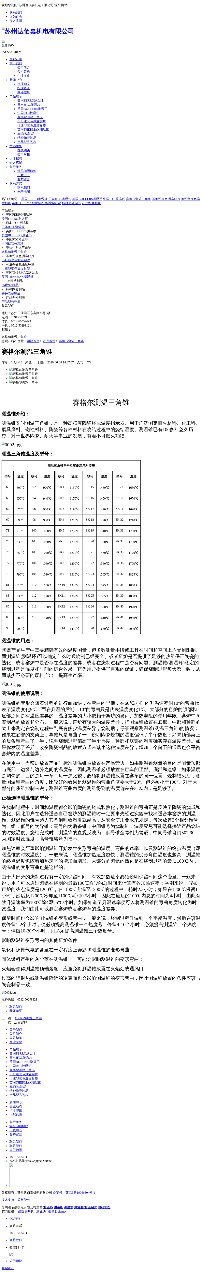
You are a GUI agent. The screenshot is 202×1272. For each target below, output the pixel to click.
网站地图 (104, 1207)
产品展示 (15, 96)
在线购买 (23, 150)
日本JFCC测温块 (28, 104)
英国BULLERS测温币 (32, 108)
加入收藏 (15, 20)
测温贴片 (90, 1207)
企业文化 (23, 75)
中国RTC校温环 (28, 113)
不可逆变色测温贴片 (31, 121)
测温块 (68, 1207)
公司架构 (23, 71)
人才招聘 (15, 158)
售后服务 (15, 166)
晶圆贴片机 (26, 1211)
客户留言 (23, 179)
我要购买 (15, 1011)
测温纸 (58, 1207)
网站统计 (8, 1268)
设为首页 (15, 16)
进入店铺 (15, 162)
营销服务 (15, 146)
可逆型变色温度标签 (31, 125)
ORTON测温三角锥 (28, 1018)
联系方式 (15, 183)
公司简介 (23, 67)
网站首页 (15, 59)
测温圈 (79, 1207)
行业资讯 (23, 88)
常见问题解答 (26, 171)
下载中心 (23, 175)
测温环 (48, 1207)
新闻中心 (15, 79)
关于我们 (15, 63)
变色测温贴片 (57, 1211)
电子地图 (23, 191)
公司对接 (23, 154)
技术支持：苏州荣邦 (16, 1200)
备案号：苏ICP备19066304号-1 (74, 1192)
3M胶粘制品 (25, 133)
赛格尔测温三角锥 (30, 117)
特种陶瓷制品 (26, 137)
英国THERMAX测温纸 (33, 129)
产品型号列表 (26, 142)
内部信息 (23, 92)
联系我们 (15, 12)
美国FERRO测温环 (30, 100)
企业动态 (23, 84)
